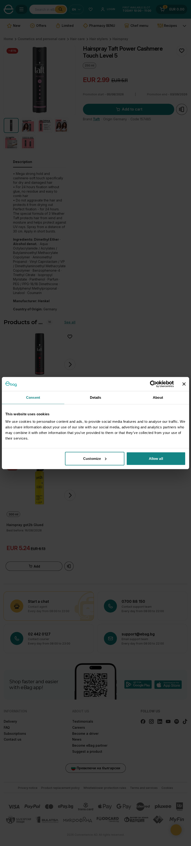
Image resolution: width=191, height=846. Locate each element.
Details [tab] (95, 397)
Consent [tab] (33, 397)
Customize (92, 458)
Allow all (156, 458)
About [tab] (158, 397)
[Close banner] (184, 384)
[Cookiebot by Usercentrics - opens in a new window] (153, 384)
